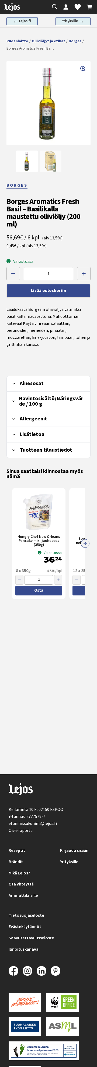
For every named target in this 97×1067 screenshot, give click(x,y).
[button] (48, 103)
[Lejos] (21, 790)
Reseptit (17, 850)
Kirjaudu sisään (74, 850)
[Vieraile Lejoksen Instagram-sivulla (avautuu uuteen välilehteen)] (27, 971)
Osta (38, 590)
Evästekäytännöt (25, 927)
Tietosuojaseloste (26, 915)
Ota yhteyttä (21, 884)
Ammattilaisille (23, 895)
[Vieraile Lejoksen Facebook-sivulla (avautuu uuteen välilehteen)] (13, 971)
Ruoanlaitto (17, 41)
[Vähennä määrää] (13, 273)
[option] (27, 161)
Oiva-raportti (21, 831)
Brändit (16, 862)
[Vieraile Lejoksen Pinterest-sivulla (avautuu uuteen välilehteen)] (55, 971)
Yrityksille (69, 862)
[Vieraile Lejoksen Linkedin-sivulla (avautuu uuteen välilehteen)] (41, 971)
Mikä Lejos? (19, 873)
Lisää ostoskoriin (48, 291)
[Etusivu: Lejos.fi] (12, 7)
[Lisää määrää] (84, 273)
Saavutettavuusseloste (31, 938)
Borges (75, 41)
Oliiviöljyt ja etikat (48, 41)
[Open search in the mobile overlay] (53, 7)
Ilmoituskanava (24, 949)
